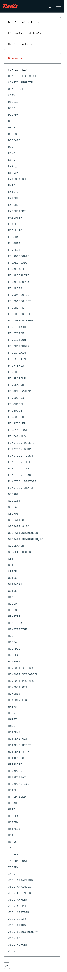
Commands (15, 58)
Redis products (20, 44)
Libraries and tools (24, 33)
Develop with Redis (24, 22)
